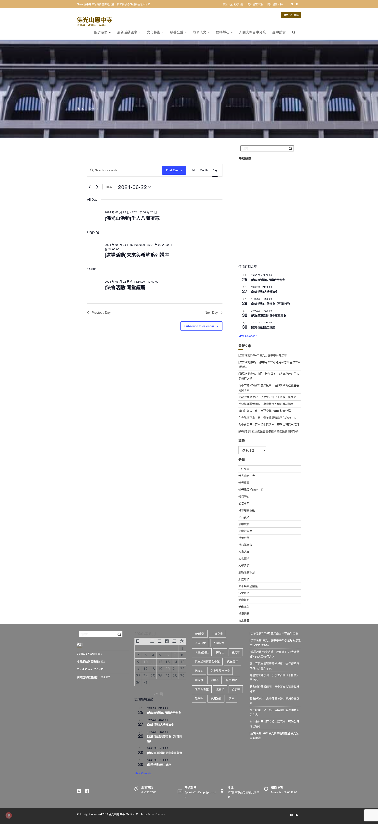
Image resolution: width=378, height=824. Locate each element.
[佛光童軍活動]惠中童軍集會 (268, 315)
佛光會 (236, 652)
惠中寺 (214, 680)
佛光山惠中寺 (94, 19)
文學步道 (243, 565)
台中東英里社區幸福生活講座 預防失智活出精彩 (268, 424)
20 (167, 668)
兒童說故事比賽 (220, 671)
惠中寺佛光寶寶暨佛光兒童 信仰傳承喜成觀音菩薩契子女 (117, 4)
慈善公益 (176, 32)
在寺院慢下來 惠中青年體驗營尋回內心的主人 (267, 417)
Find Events (174, 170)
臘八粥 (199, 698)
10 (145, 661)
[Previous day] (89, 187)
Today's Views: (87, 653)
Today (109, 186)
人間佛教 (200, 643)
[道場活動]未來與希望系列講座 (137, 255)
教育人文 (199, 32)
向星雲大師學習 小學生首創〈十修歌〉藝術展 (267, 397)
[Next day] (97, 187)
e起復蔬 (200, 634)
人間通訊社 (202, 652)
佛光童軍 (243, 482)
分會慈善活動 (246, 510)
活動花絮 (243, 607)
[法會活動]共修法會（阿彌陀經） (271, 303)
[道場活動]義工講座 (263, 327)
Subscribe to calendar (199, 326)
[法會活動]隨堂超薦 (125, 287)
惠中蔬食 (279, 32)
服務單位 (243, 579)
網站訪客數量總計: (89, 677)
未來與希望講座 (248, 586)
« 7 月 (158, 694)
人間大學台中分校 (252, 32)
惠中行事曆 (245, 531)
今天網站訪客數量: (89, 661)
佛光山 (220, 652)
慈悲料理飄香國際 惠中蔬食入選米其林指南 (266, 404)
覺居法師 (215, 698)
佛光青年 (232, 661)
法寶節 (220, 689)
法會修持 (243, 593)
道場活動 (243, 613)
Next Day (211, 312)
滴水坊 (236, 689)
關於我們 (100, 32)
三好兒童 (243, 469)
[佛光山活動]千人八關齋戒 (132, 218)
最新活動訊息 (127, 32)
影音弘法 (243, 517)
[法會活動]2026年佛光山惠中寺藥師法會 (262, 355)
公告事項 (243, 503)
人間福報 (218, 643)
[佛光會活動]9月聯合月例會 (268, 280)
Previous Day (101, 312)
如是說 (199, 680)
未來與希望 (202, 689)
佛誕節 (199, 671)
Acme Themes (156, 814)
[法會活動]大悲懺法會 (264, 291)
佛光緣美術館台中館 (250, 489)
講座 (231, 698)
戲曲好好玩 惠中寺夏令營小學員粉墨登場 (264, 411)
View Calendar (247, 336)
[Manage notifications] (9, 815)
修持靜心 (222, 32)
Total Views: (85, 669)
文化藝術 (153, 32)
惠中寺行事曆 (291, 15)
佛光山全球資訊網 (232, 4)
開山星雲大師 (275, 4)
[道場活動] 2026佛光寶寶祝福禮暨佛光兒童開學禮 (268, 431)
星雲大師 (231, 680)
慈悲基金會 (245, 545)
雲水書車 (243, 620)
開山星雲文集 (255, 4)
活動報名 (243, 600)
